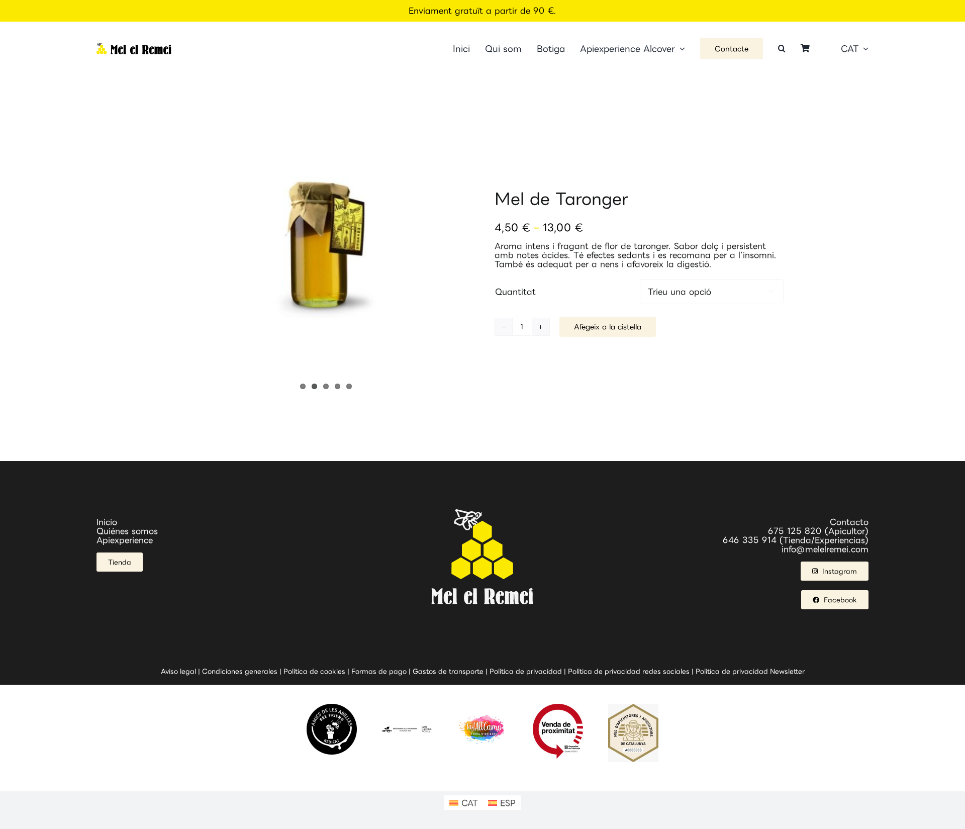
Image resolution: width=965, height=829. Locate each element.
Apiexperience (124, 539)
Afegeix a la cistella (607, 326)
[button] (782, 48)
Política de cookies (314, 671)
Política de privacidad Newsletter (750, 671)
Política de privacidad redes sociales (629, 671)
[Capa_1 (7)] (133, 46)
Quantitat (515, 291)
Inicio (106, 521)
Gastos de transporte (448, 671)
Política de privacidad (526, 671)
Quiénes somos (127, 530)
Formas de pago (379, 671)
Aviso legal (178, 671)
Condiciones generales (239, 671)
